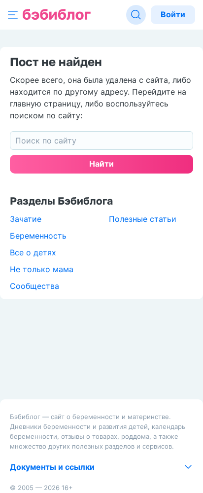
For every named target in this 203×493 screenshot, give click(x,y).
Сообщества (34, 286)
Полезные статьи (142, 219)
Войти (173, 14)
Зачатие (25, 219)
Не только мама (41, 269)
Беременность (38, 236)
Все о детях (33, 252)
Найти (101, 164)
